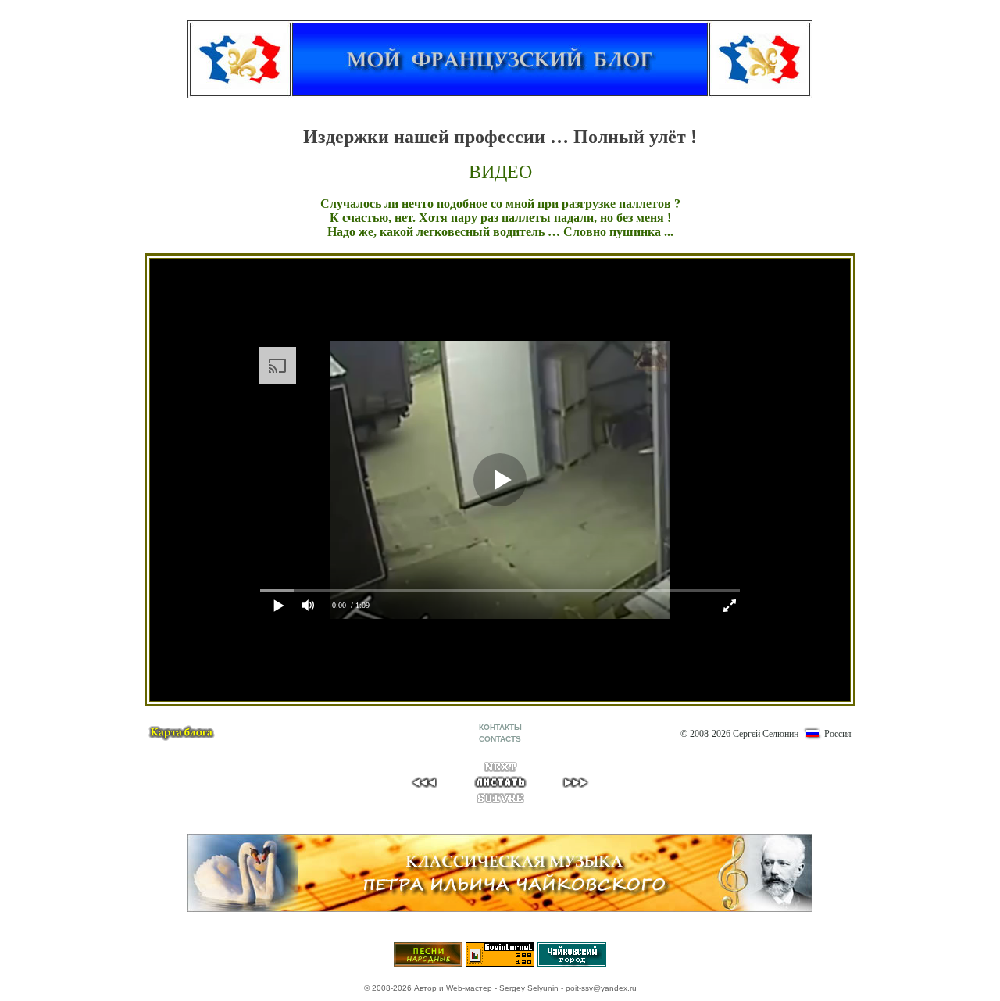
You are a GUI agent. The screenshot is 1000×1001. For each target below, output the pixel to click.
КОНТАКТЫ (500, 727)
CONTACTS (500, 739)
